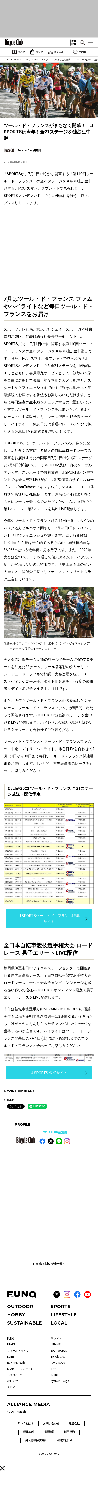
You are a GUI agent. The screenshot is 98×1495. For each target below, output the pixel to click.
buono (54, 1374)
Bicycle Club (21, 59)
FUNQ (10, 1338)
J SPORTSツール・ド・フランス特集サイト (49, 919)
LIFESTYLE (64, 1314)
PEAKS (11, 1344)
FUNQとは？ (26, 1423)
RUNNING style (16, 1362)
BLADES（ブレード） (20, 1369)
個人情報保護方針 (36, 1440)
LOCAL (59, 1323)
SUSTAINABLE (24, 1323)
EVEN (10, 1356)
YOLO (10, 1411)
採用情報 (49, 1431)
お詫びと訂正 (64, 1440)
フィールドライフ (18, 1350)
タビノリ (12, 1387)
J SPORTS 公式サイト (49, 1073)
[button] (2, 1468)
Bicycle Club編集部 (53, 1132)
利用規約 (69, 1431)
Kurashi (21, 1411)
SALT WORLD (59, 1350)
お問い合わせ (51, 1423)
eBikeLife (12, 1381)
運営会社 (74, 1423)
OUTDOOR (20, 1306)
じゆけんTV (14, 1374)
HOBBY (16, 1314)
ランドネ (56, 1338)
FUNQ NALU (58, 1362)
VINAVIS (56, 1344)
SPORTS (60, 1306)
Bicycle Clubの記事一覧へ (49, 1263)
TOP (7, 59)
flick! (53, 1369)
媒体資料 (28, 1431)
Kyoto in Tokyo (60, 1381)
